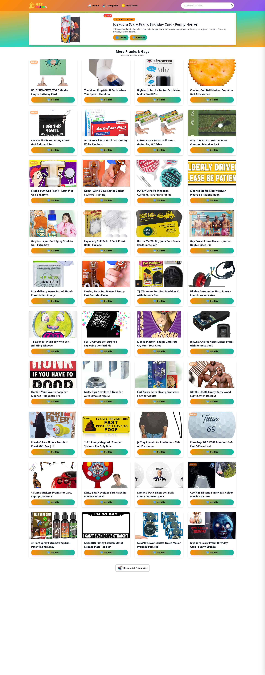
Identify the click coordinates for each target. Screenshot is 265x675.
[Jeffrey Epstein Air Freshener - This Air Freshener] (159, 425)
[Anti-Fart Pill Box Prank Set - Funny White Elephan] (106, 123)
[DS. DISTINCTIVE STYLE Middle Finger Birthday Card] (53, 72)
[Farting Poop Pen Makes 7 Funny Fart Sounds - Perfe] (106, 274)
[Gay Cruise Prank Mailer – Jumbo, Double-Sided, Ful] (212, 223)
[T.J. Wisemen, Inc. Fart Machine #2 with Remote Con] (159, 274)
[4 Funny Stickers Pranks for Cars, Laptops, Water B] (53, 475)
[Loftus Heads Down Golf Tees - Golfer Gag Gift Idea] (159, 123)
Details (123, 37)
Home (95, 5)
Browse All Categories (135, 568)
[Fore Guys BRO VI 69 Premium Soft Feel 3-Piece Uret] (212, 425)
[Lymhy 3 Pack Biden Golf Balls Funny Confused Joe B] (159, 475)
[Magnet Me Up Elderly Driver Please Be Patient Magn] (212, 173)
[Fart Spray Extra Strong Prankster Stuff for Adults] (159, 374)
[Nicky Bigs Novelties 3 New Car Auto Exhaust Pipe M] (106, 374)
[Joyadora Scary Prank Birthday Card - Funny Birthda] (212, 525)
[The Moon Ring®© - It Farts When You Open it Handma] (106, 72)
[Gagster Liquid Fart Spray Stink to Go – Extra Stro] (53, 223)
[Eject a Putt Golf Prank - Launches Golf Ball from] (53, 173)
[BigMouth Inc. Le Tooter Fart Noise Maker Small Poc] (159, 72)
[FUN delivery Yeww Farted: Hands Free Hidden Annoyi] (53, 274)
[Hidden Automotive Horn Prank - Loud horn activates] (212, 274)
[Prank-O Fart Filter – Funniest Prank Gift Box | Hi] (53, 425)
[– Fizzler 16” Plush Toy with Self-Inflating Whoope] (53, 324)
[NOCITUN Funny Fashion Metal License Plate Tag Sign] (106, 525)
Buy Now (140, 37)
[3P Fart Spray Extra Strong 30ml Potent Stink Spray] (53, 525)
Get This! (55, 99)
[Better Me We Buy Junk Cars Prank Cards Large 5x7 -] (159, 223)
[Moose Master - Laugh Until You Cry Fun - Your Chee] (159, 324)
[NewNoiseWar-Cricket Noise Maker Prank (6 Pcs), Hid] (159, 525)
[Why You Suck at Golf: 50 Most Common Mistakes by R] (212, 123)
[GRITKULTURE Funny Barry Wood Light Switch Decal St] (212, 374)
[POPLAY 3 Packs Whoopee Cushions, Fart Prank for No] (159, 173)
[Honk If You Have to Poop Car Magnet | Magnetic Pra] (53, 374)
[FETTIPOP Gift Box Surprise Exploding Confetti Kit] (106, 324)
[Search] (232, 5)
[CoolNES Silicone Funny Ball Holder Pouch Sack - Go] (212, 475)
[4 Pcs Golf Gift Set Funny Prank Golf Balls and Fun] (53, 123)
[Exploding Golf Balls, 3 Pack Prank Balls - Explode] (106, 223)
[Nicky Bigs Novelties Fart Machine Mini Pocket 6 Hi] (106, 475)
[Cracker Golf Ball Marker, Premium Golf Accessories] (212, 72)
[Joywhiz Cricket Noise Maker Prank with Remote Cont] (212, 324)
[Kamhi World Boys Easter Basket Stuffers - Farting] (106, 173)
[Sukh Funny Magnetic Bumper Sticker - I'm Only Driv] (106, 425)
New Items (132, 5)
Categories (112, 5)
